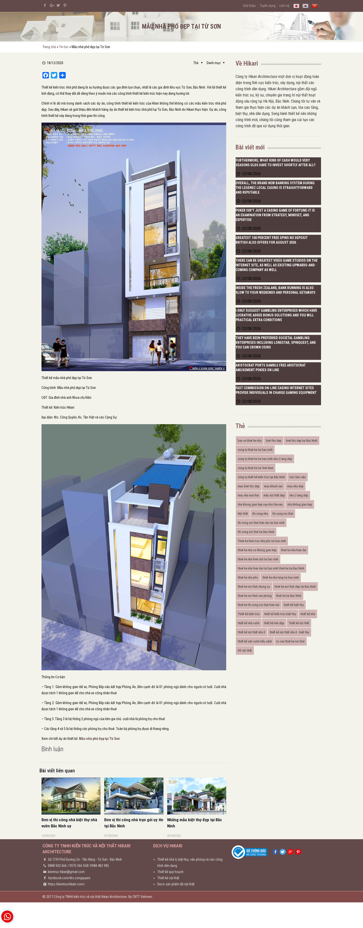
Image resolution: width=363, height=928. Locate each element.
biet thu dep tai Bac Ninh (301, 440)
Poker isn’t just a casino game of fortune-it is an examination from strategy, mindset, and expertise (275, 215)
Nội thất (243, 513)
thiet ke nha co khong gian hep (257, 550)
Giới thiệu (249, 6)
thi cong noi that (282, 513)
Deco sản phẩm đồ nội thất (176, 884)
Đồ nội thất (245, 650)
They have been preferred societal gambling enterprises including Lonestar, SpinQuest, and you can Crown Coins (276, 342)
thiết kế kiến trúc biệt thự (280, 614)
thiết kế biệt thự (294, 605)
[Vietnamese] (315, 6)
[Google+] (51, 5)
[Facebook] (45, 5)
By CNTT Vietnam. (140, 897)
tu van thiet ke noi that (290, 641)
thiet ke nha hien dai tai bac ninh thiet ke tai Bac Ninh (271, 568)
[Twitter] (58, 5)
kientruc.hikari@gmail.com (66, 872)
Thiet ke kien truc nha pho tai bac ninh (262, 541)
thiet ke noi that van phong (255, 596)
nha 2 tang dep (298, 495)
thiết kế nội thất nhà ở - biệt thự (289, 632)
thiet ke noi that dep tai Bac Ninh (295, 586)
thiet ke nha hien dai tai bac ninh (258, 559)
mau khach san (273, 486)
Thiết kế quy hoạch (170, 872)
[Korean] (305, 6)
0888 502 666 (57, 866)
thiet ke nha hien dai (293, 550)
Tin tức (64, 47)
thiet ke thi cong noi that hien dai (258, 605)
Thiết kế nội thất (299, 623)
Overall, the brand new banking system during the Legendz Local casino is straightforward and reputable (275, 187)
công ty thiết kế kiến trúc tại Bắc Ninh (261, 477)
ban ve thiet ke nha (250, 440)
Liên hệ (284, 6)
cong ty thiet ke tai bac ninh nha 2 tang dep (265, 459)
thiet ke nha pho (248, 577)
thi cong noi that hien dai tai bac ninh (261, 523)
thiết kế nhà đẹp (274, 623)
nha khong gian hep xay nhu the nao (260, 504)
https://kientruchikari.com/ (66, 884)
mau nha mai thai (248, 495)
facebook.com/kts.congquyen (69, 878)
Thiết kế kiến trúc (249, 614)
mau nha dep (295, 486)
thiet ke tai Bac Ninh (288, 596)
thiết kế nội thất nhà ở (251, 632)
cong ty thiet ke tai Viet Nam (255, 468)
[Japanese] (296, 6)
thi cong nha (260, 513)
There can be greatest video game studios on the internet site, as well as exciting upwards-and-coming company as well (277, 265)
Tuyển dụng (268, 6)
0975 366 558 (78, 866)
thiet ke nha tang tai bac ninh (280, 577)
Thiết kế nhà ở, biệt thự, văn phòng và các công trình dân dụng (189, 862)
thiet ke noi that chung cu (254, 586)
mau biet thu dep (249, 486)
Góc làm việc (297, 477)
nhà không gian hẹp (299, 504)
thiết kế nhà (308, 614)
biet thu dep (274, 440)
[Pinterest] (65, 5)
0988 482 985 (99, 866)
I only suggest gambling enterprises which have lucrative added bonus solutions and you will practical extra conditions (276, 315)
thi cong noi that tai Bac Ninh (256, 532)
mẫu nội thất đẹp (274, 495)
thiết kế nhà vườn (249, 623)
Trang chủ (49, 47)
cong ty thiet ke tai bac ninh (255, 450)
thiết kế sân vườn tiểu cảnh (255, 641)
